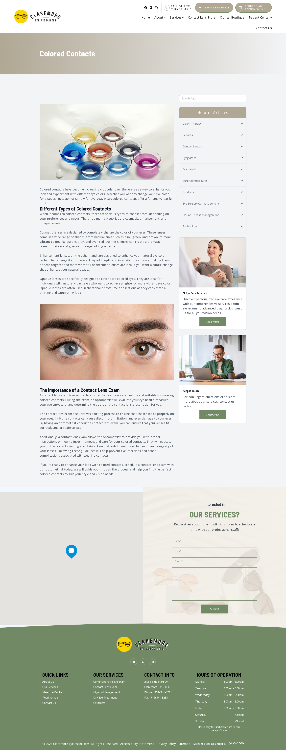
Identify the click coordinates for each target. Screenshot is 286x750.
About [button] (158, 17)
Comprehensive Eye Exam (109, 681)
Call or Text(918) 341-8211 (181, 8)
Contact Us (264, 28)
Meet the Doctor (52, 692)
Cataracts (99, 703)
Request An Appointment (255, 8)
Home (145, 17)
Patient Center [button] (259, 17)
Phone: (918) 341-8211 (158, 692)
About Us (48, 681)
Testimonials (50, 697)
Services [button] (175, 17)
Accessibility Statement (137, 744)
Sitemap (184, 744)
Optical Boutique (232, 17)
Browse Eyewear (217, 7)
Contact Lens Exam (105, 687)
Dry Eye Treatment (105, 697)
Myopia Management (106, 692)
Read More (212, 322)
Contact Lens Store (201, 17)
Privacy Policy (166, 744)
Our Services (50, 687)
